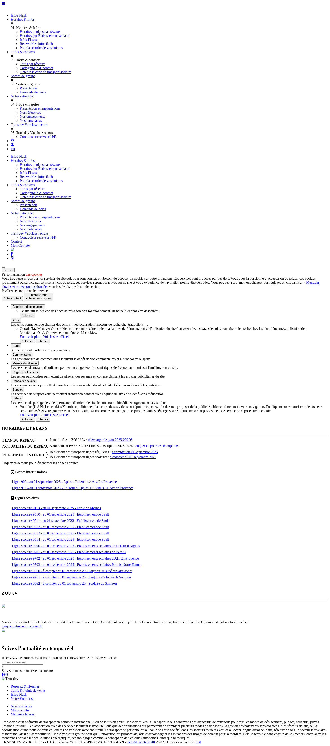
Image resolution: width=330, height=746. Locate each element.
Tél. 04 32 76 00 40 (141, 742)
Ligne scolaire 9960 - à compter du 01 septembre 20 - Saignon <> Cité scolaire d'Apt (72, 571)
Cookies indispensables (28, 306)
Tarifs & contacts (23, 52)
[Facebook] (12, 254)
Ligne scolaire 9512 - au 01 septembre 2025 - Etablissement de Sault (60, 527)
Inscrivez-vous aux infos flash (147, 618)
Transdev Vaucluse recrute (29, 124)
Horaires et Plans (14, 618)
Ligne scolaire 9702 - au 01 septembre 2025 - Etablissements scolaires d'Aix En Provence (75, 558)
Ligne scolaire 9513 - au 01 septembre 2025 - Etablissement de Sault (60, 533)
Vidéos (17, 398)
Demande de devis (33, 92)
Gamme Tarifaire (39, 618)
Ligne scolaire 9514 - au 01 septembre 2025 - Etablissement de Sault (60, 539)
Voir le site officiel (56, 337)
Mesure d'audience (25, 363)
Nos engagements (32, 116)
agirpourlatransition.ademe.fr (22, 626)
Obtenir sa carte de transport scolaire (45, 72)
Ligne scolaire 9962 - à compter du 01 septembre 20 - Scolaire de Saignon (64, 583)
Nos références (30, 112)
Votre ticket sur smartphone (217, 618)
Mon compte (20, 710)
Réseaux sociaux (24, 381)
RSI (198, 742)
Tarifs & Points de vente (28, 690)
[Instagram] (12, 258)
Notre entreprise (22, 96)
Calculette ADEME (183, 618)
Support (18, 389)
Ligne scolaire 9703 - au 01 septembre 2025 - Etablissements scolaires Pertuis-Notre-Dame (76, 565)
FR (13, 149)
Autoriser (27, 315)
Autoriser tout (12, 298)
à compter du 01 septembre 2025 (135, 452)
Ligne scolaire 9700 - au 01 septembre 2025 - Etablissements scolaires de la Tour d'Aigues (76, 546)
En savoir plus (30, 337)
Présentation (28, 88)
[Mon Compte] (12, 145)
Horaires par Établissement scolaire (44, 36)
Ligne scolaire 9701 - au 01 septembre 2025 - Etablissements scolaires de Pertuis (69, 552)
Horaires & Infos (23, 19)
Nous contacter (21, 706)
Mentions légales (23, 714)
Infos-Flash (19, 15)
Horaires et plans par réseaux (40, 31)
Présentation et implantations (40, 108)
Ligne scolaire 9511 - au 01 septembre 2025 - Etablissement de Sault (60, 520)
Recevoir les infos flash (36, 44)
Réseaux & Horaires (25, 686)
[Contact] (12, 141)
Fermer (8, 270)
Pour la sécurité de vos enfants (41, 48)
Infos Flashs (28, 40)
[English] (12, 250)
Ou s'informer (62, 618)
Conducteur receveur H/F (38, 137)
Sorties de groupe (23, 76)
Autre (16, 346)
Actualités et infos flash (109, 618)
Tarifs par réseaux (32, 64)
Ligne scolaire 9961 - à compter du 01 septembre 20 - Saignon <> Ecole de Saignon (71, 577)
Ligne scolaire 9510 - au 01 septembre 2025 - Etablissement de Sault (60, 514)
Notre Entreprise (22, 698)
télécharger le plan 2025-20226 (110, 440)
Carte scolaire (82, 618)
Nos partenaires (31, 120)
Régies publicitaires (25, 372)
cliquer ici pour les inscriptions (156, 446)
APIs (16, 320)
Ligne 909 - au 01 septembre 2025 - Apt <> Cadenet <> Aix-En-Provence (64, 482)
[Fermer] (3, 267)
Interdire (43, 341)
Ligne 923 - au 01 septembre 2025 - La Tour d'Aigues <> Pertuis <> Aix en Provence (72, 488)
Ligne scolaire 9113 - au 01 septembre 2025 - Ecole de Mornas (56, 508)
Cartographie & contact (36, 68)
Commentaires (22, 354)
